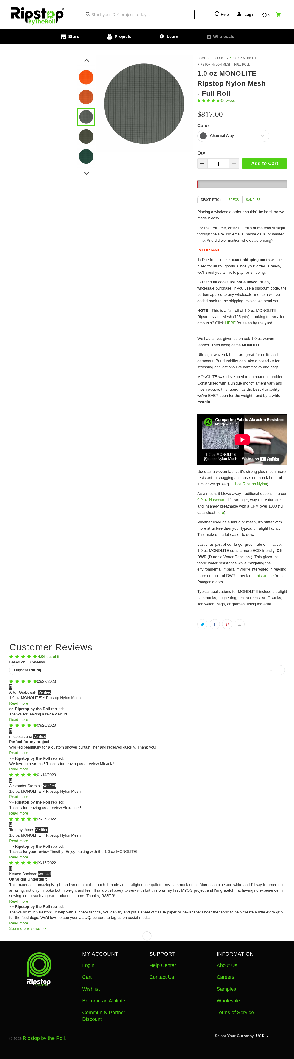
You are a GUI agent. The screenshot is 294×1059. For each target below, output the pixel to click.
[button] (208, 100)
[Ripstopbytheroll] (37, 15)
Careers (225, 977)
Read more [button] (18, 703)
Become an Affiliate (103, 1001)
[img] (23, 681)
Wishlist (91, 989)
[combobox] (138, 15)
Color (203, 125)
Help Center (162, 965)
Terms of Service (235, 1012)
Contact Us (161, 977)
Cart (87, 977)
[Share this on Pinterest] (227, 624)
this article (265, 576)
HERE (230, 323)
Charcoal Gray (222, 136)
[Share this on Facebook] (215, 624)
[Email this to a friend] (240, 624)
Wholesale (228, 1001)
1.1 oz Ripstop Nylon (249, 484)
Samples (226, 989)
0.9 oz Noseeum (211, 500)
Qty (201, 152)
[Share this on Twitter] (202, 624)
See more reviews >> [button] (27, 928)
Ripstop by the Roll (44, 1038)
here (220, 512)
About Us (227, 965)
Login (88, 965)
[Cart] (279, 15)
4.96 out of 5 (48, 656)
